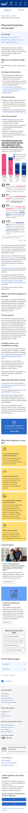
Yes (14, 799)
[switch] (3, 738)
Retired (14, 15)
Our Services (6, 15)
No (14, 804)
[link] (8, 9)
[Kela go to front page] (4, 4)
